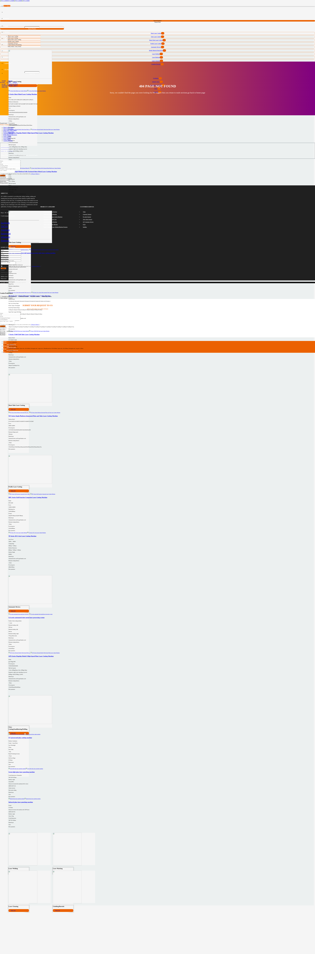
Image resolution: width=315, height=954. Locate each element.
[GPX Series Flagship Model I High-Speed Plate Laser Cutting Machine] (34, 129)
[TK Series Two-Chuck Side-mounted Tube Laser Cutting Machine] (33, 292)
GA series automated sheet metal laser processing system (26, 617)
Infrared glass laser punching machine (21, 802)
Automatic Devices (156, 47)
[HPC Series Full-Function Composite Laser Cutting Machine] (32, 494)
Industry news (156, 81)
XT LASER (11, 0)
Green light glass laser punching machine (22, 772)
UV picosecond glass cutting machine (20, 737)
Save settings (4, 298)
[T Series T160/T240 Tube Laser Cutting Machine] (29, 331)
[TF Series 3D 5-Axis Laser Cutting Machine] (27, 532)
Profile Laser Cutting (155, 43)
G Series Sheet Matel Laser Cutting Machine (23, 94)
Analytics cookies (35, 296)
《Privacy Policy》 (35, 173)
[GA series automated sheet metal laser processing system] (30, 614)
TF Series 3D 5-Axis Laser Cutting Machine (22, 536)
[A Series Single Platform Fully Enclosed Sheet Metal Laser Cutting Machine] (35, 168)
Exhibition (156, 78)
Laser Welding (156, 54)
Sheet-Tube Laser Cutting (156, 40)
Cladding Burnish (155, 64)
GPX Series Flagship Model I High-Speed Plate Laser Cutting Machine (31, 133)
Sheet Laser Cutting (156, 33)
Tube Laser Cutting (156, 36)
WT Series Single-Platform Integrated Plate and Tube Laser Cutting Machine (33, 416)
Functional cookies (23, 296)
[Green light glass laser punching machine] (26, 768)
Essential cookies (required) (9, 296)
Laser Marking (156, 57)
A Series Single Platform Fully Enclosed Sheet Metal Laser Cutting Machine (33, 171)
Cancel (10, 298)
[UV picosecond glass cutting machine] (24, 734)
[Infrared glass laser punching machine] (25, 798)
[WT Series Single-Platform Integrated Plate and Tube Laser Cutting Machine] (34, 412)
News (155, 88)
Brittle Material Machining (156, 50)
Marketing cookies (47, 296)
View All (13, 910)
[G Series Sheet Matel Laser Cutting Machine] (27, 90)
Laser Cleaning (156, 60)
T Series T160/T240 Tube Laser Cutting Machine (24, 334)
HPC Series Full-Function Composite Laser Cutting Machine (28, 497)
